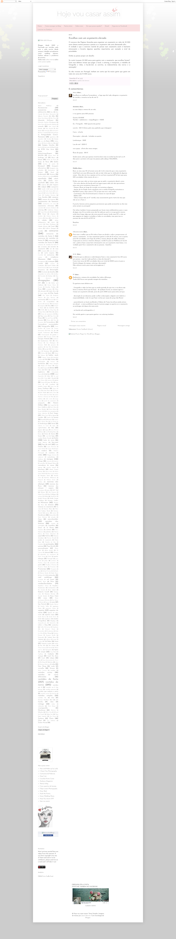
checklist (40, 216)
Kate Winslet (42, 409)
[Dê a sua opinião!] (72, 83)
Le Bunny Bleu (44, 421)
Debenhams (41, 270)
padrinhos (48, 532)
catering (40, 210)
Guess (56, 353)
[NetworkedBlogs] (48, 833)
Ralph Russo (54, 573)
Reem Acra (42, 581)
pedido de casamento (44, 540)
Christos (40, 218)
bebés (40, 151)
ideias (51, 368)
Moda (46, 496)
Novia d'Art (52, 515)
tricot (43, 658)
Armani (56, 139)
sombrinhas (55, 625)
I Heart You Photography (48, 771)
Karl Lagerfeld (52, 405)
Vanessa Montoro (45, 664)
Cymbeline (41, 265)
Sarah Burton (42, 616)
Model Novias (42, 498)
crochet (40, 263)
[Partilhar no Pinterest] (77, 83)
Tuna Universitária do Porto (50, 660)
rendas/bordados (45, 583)
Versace (52, 668)
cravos (40, 257)
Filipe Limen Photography (48, 788)
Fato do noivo (53, 312)
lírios (41, 432)
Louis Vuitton (42, 442)
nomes (54, 513)
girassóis (53, 345)
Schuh (39, 619)
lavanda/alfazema (46, 419)
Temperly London (46, 643)
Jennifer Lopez (42, 386)
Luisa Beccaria (51, 446)
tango (54, 639)
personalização (43, 548)
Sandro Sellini (45, 606)
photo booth (49, 550)
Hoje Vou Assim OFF (47, 798)
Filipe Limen (43, 316)
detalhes (55, 274)
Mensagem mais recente (77, 325)
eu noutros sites (52, 308)
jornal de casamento (50, 400)
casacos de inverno (48, 199)
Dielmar (50, 276)
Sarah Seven (52, 616)
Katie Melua (52, 409)
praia (45, 560)
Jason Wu (50, 382)
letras (53, 423)
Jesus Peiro (46, 390)
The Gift (42, 645)
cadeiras (43, 185)
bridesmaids (42, 174)
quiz (39, 571)
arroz (42, 141)
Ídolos (39, 370)
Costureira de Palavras (47, 773)
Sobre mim (79, 26)
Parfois (47, 536)
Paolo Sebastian (51, 533)
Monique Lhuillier (53, 500)
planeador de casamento (48, 554)
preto (40, 565)
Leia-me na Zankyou (45, 29)
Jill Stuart (55, 390)
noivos (47, 513)
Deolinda (44, 272)
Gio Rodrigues (50, 343)
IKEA (46, 370)
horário (53, 361)
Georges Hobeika (44, 338)
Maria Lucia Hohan (52, 473)
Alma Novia (41, 124)
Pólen (49, 556)
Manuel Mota (52, 463)
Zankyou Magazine (46, 781)
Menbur (40, 481)
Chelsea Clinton (51, 216)
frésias (56, 332)
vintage (41, 704)
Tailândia (40, 639)
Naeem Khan (48, 509)
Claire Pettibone (51, 224)
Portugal (49, 558)
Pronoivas (53, 566)
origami (53, 523)
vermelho (41, 668)
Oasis (40, 519)
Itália (48, 376)
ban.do (40, 147)
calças (43, 187)
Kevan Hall (41, 411)
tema (56, 641)
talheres (48, 639)
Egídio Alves (52, 291)
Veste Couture (42, 670)
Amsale (40, 128)
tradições (51, 654)
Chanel (44, 214)
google (47, 349)
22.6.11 (75, 100)
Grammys (46, 351)
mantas (56, 461)
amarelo (40, 126)
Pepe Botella (51, 546)
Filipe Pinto (53, 316)
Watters (53, 710)
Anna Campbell (44, 132)
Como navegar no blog (53, 26)
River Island (51, 590)
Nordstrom (41, 515)
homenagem (41, 361)
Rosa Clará (54, 596)
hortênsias (41, 363)
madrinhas (52, 453)
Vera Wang (42, 666)
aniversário (55, 130)
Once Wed (43, 791)
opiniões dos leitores (83, 80)
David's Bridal (52, 267)
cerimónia (55, 212)
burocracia (48, 176)
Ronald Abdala (42, 596)
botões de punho (49, 164)
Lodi (47, 436)
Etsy (49, 306)
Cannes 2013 (52, 189)
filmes (40, 318)
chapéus (53, 214)
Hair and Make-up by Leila (49, 768)
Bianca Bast (52, 155)
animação (47, 130)
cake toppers (53, 185)
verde (53, 666)
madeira (44, 450)
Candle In (44, 189)
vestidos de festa (48, 679)
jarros (56, 380)
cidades (44, 220)
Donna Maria (52, 285)
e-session (49, 289)
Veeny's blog (44, 783)
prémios (53, 560)
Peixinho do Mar (50, 542)
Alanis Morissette (50, 114)
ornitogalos (41, 525)
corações (44, 251)
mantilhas (42, 463)
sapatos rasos (50, 614)
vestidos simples (45, 696)
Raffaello (55, 571)
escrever (46, 303)
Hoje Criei (43, 776)
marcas (40, 467)
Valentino (50, 662)
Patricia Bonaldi (51, 538)
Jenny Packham (43, 388)
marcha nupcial (51, 467)
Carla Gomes (49, 191)
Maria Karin (48, 471)
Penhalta (40, 544)
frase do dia (51, 330)
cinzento (40, 224)
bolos (56, 162)
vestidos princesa (51, 689)
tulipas (52, 658)
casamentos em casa (49, 203)
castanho (40, 208)
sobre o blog (42, 625)
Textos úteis (68, 26)
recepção (40, 579)
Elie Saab (54, 293)
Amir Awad (52, 126)
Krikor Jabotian (42, 413)
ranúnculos (51, 575)
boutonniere (51, 170)
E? (74, 274)
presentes (53, 562)
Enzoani (51, 299)
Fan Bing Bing (52, 310)
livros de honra (49, 434)
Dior (57, 276)
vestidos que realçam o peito (48, 691)
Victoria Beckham (43, 700)
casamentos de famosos (48, 201)
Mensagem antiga (124, 325)
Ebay (56, 289)
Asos (48, 141)
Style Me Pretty (45, 793)
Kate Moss (53, 407)
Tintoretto (48, 649)
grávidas (55, 351)
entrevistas (41, 299)
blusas (40, 159)
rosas (45, 598)
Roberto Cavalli (43, 592)
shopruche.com (42, 623)
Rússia (41, 602)
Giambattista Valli (46, 341)
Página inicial (101, 325)
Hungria (45, 368)
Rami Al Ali (43, 575)
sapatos (41, 610)
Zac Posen (53, 716)
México (43, 492)
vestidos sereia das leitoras (48, 693)
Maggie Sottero (51, 455)
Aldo (53, 116)
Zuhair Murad (42, 722)
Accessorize (42, 108)
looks (56, 438)
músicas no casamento (45, 507)
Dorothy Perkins (50, 287)
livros (39, 434)
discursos (48, 278)
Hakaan (43, 355)
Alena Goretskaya (43, 118)
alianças (53, 122)
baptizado (47, 147)
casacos (55, 197)
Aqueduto (41, 139)
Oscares (40, 529)
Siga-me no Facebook (119, 26)
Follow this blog (48, 835)
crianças (51, 261)
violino (53, 704)
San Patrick (42, 604)
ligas (54, 425)
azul (56, 143)
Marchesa (41, 469)
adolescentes (42, 112)
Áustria (46, 143)
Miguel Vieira (41, 494)
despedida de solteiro (44, 274)
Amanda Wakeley (51, 124)
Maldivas (40, 459)
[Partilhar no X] (74, 83)
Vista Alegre (52, 706)
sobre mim (49, 59)
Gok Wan (48, 347)
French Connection (44, 332)
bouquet (41, 166)
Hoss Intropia (54, 363)
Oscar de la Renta (46, 527)
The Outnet (52, 645)
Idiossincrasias (78, 232)
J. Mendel (53, 378)
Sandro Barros (54, 604)
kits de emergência (51, 411)
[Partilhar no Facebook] (75, 83)
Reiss (52, 581)
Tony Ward (53, 652)
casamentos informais (46, 206)
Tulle (39, 660)
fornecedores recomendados (48, 324)
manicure (49, 461)
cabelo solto (54, 182)
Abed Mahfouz (44, 105)
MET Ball (55, 490)
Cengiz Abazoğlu (45, 212)
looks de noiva (49, 440)
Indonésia (53, 370)
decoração (54, 270)
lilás (52, 427)
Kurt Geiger (54, 413)
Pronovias (42, 569)
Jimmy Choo (52, 392)
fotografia (46, 326)
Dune (40, 289)
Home (40, 26)
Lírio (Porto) (54, 430)
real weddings (45, 577)
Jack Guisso (41, 380)
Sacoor (47, 602)
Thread (50, 647)
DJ (46, 283)
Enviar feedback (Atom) (85, 329)
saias (53, 602)
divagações (44, 280)
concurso (53, 231)
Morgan (56, 502)
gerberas (55, 338)
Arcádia (49, 139)
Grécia (43, 353)
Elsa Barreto (51, 297)
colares (40, 228)
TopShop (40, 654)
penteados (50, 544)
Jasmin (43, 382)
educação (43, 291)
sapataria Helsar (51, 608)
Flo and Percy (49, 318)
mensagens (41, 490)
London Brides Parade (44, 438)
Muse (42, 504)
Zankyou (41, 718)
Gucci (49, 353)
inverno (47, 374)
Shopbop (52, 621)
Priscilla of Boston (51, 564)
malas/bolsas (51, 457)
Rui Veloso (55, 600)
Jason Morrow (86, 915)
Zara (51, 718)
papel (40, 536)
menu (48, 490)
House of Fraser (46, 365)
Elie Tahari (46, 295)
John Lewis (49, 398)
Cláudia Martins (43, 226)
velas (53, 664)
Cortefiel (40, 255)
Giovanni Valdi (42, 345)
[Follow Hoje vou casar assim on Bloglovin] (45, 827)
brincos (52, 174)
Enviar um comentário (78, 321)
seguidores (47, 619)
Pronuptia (53, 569)
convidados (44, 247)
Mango (40, 461)
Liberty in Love (43, 425)
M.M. (75, 254)
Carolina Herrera (50, 195)
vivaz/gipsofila (43, 708)
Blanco (53, 157)
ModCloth (53, 496)
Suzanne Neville (50, 635)
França (48, 328)
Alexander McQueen (45, 120)
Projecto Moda (42, 566)
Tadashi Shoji (51, 637)
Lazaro (56, 419)
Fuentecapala (45, 334)
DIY (39, 283)
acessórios (42, 110)
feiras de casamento (47, 314)
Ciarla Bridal (54, 218)
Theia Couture (42, 647)
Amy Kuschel (49, 128)
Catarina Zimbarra (51, 208)
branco (40, 172)
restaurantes (52, 587)
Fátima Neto (42, 312)
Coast (53, 226)
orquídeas (51, 525)
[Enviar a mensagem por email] (70, 83)
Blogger (87, 917)
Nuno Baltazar (42, 517)
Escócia (40, 303)
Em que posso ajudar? (94, 26)
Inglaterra (41, 372)
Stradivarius (50, 631)
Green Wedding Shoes (47, 796)
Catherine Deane (53, 210)
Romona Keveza (50, 594)
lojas (53, 436)
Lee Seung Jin (54, 421)
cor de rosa (54, 249)
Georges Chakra (51, 336)
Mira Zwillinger (51, 494)
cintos (53, 222)
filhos (56, 314)
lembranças (44, 423)
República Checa (43, 585)
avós (51, 143)
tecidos (40, 641)
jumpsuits (41, 403)
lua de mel (46, 444)
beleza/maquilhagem (45, 153)
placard (47, 552)
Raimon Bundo (44, 573)
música (50, 505)
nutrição (53, 517)
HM (46, 359)
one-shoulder (53, 519)
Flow (55, 320)
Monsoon (44, 502)
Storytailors (41, 631)
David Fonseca (42, 267)
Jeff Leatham (50, 384)
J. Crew (45, 378)
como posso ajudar (44, 62)
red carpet (50, 579)
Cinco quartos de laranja (48, 786)
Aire (51, 112)
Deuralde (42, 276)
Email (107, 26)
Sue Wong (48, 633)
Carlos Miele (48, 193)
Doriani (40, 287)
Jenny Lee (53, 386)
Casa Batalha (42, 197)
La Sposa (53, 415)
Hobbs (53, 359)
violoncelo (41, 706)
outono (48, 529)
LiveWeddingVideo (51, 432)
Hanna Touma (46, 357)
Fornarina (40, 322)
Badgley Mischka (48, 145)
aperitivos (53, 137)
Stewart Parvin (50, 629)
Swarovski (41, 637)
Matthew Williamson (50, 477)
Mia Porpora (52, 492)
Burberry (40, 176)
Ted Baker (48, 641)
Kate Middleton (42, 407)
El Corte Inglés (42, 293)
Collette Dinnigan (50, 228)
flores (48, 320)
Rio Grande (41, 590)
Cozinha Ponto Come (47, 778)
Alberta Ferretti (43, 116)
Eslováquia (55, 303)
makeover (40, 457)
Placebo (56, 552)
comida (40, 231)
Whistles (40, 712)
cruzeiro (52, 263)
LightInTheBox (42, 427)
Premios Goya (42, 562)
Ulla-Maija (42, 662)
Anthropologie (54, 132)
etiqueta (42, 306)
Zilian (40, 720)
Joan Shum (49, 394)
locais (40, 436)
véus (52, 697)
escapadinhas (50, 301)
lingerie (40, 430)
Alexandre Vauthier (43, 122)
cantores (40, 191)
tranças (40, 656)
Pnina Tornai (41, 556)
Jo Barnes (41, 394)
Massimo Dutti (45, 475)
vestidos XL (42, 697)
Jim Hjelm (43, 392)
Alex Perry (53, 118)
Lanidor (40, 417)
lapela (49, 417)
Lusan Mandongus (53, 448)
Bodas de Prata (51, 159)
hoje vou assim (45, 801)
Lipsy (46, 430)
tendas (56, 643)
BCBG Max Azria (47, 149)
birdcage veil (42, 157)
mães (40, 455)
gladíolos (40, 347)
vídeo (51, 702)
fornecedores (50, 322)
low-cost (55, 442)
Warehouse (41, 710)
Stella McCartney (45, 627)
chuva (46, 218)
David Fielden (51, 265)
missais (40, 496)
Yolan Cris (50, 714)
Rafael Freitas (47, 571)
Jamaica (49, 380)
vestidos (53, 670)
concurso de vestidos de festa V (48, 244)
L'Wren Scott (44, 415)
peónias (40, 546)
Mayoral (40, 479)
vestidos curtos (45, 672)
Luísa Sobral (41, 448)
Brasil (52, 172)
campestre (54, 187)
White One (49, 712)
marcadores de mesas (46, 465)
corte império (49, 253)
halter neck (53, 355)
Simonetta (53, 623)
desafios (52, 272)
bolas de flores (43, 162)
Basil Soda (55, 147)
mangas (50, 459)
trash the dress (52, 656)
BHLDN (40, 155)
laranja (56, 417)
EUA (42, 310)
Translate (53, 72)
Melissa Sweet (51, 479)
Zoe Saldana (51, 720)
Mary (75, 92)
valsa (56, 662)
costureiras (50, 255)
